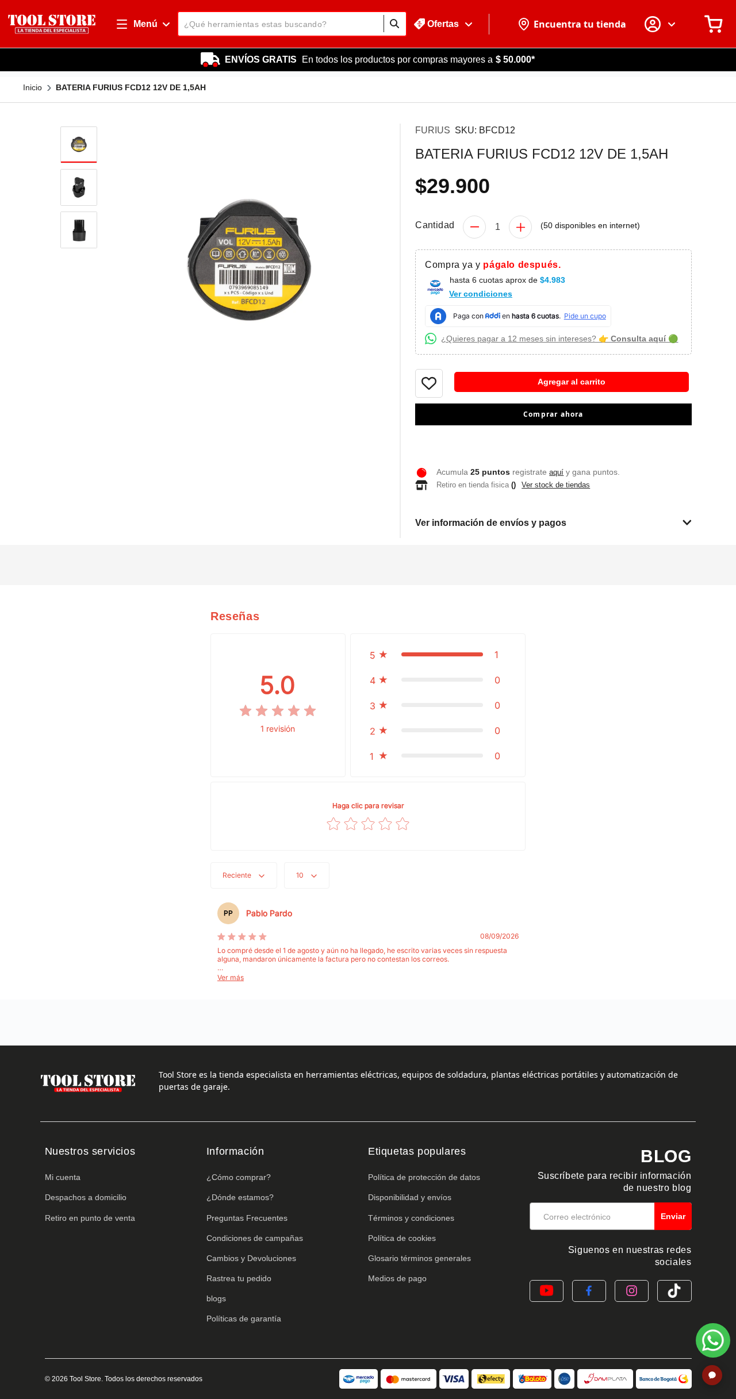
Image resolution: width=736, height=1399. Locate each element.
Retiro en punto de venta (90, 1218)
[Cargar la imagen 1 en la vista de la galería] (79, 145)
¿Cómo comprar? (238, 1177)
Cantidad (434, 225)
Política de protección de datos (424, 1177)
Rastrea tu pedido (238, 1278)
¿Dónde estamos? (240, 1197)
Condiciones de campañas (254, 1238)
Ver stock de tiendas (556, 485)
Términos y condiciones (411, 1218)
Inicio (32, 87)
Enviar (673, 1216)
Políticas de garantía (243, 1318)
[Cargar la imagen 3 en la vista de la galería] (79, 230)
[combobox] (292, 24)
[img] (278, 711)
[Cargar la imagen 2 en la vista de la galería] (79, 187)
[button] (553, 438)
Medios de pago (397, 1278)
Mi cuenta (62, 1177)
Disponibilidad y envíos (409, 1197)
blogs (216, 1298)
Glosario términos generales (419, 1258)
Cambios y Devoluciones (251, 1258)
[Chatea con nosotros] (713, 1340)
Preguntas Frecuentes (247, 1218)
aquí (556, 472)
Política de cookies (402, 1238)
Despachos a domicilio (85, 1197)
